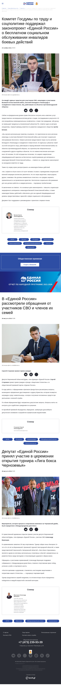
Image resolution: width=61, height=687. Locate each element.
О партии (5, 632)
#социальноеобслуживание (32, 243)
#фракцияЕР (30, 247)
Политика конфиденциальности (30, 667)
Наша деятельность (13, 8)
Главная (4, 8)
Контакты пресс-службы (29, 635)
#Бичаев (24, 239)
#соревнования (53, 621)
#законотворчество (14, 243)
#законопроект (48, 239)
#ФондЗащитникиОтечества (49, 439)
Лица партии (26, 632)
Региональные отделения (48, 632)
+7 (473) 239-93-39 (31, 642)
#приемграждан (31, 439)
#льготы (48, 243)
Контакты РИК (7, 635)
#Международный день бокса (35, 621)
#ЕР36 (12, 239)
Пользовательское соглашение (30, 665)
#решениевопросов (30, 443)
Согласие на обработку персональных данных (30, 669)
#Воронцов (19, 621)
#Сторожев (19, 439)
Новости (22, 8)
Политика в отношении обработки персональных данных (30, 668)
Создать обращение (29, 264)
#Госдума (35, 239)
